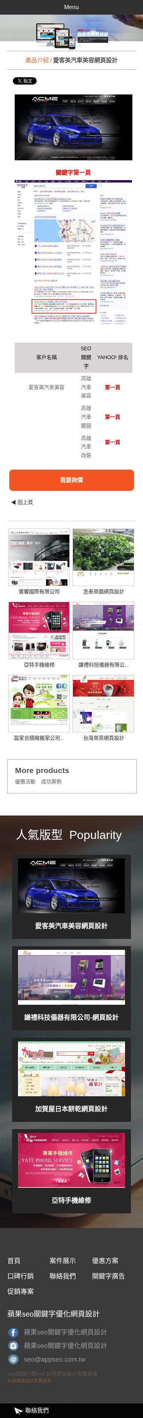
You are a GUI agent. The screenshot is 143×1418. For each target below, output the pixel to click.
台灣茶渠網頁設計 (103, 738)
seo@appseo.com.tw (54, 1359)
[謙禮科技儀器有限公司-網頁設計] (103, 625)
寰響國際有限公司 (39, 591)
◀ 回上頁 (22, 502)
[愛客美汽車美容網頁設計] (71, 885)
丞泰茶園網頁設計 (103, 591)
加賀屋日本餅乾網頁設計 (71, 1109)
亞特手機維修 (39, 665)
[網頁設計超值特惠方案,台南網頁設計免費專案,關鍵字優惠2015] (71, 32)
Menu (71, 7)
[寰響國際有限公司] (39, 564)
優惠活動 (25, 781)
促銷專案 (20, 1291)
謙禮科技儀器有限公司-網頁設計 (71, 1017)
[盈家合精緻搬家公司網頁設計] (39, 700)
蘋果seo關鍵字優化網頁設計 (65, 1332)
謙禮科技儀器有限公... (103, 665)
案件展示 (63, 1261)
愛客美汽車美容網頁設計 (71, 926)
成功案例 (51, 781)
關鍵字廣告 (108, 1276)
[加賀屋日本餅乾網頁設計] (71, 1068)
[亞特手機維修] (39, 631)
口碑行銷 (20, 1276)
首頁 (14, 1261)
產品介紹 (37, 60)
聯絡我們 (63, 1276)
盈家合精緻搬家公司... (39, 738)
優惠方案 (105, 1261)
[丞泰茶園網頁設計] (103, 552)
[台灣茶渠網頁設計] (103, 707)
